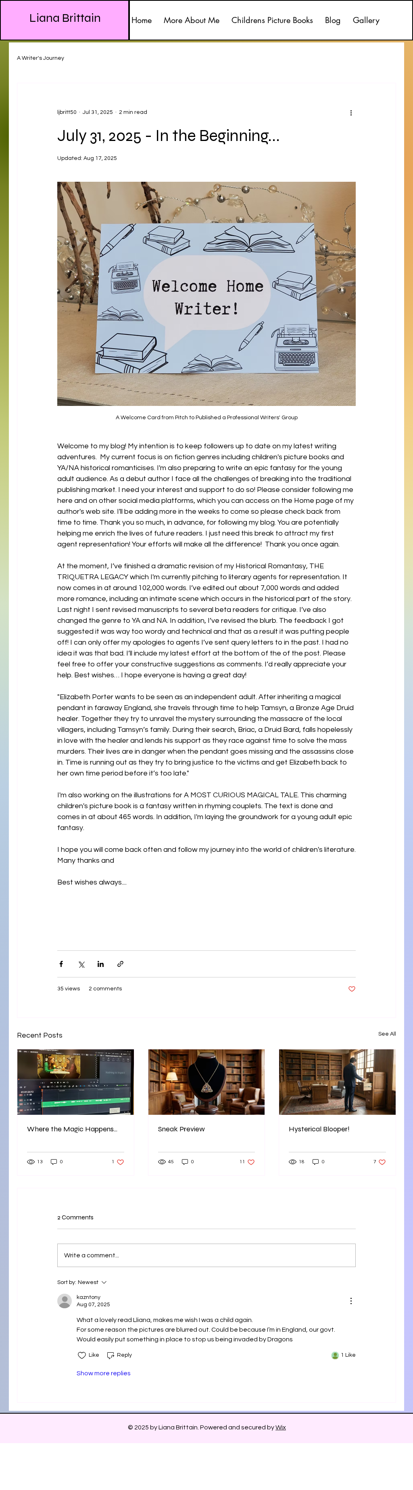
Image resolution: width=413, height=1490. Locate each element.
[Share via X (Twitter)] (81, 964)
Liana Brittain (65, 18)
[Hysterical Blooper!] (337, 1082)
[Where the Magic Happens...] (75, 1082)
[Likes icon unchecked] (82, 1355)
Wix (280, 1427)
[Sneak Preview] (206, 1082)
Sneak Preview (181, 1128)
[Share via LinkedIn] (100, 964)
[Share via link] (120, 964)
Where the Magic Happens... (72, 1128)
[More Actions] (351, 1301)
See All (387, 1034)
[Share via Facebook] (61, 964)
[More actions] (351, 112)
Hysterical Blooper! (319, 1128)
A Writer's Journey (40, 58)
